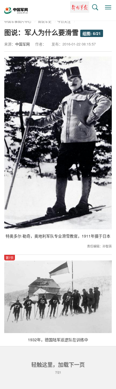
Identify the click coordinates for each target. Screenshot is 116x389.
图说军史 (45, 21)
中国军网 (22, 44)
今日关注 (64, 21)
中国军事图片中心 (17, 21)
